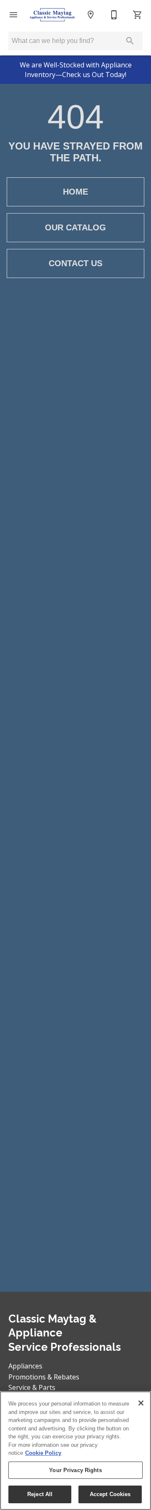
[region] (75, 1450)
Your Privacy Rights (75, 1470)
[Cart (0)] (138, 15)
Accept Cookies (110, 1494)
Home (75, 191)
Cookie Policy (43, 1453)
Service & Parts (31, 1387)
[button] (13, 15)
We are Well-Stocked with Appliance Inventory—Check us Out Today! (76, 69)
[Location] (91, 15)
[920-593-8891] (114, 15)
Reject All (39, 1494)
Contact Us (75, 263)
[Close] (141, 1403)
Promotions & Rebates (43, 1377)
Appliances (25, 1366)
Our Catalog (75, 227)
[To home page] (52, 15)
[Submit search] (130, 40)
